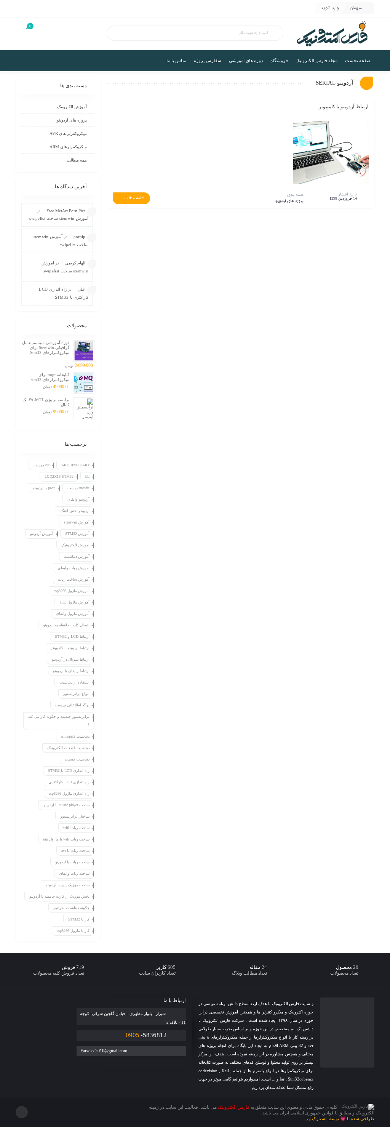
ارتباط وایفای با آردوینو (71, 671)
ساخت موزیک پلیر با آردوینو (68, 885)
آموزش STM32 (77, 533)
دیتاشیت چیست (77, 759)
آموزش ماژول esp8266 (72, 591)
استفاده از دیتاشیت (74, 682)
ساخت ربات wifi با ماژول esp (66, 839)
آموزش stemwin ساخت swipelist (58, 218)
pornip (79, 236)
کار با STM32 (79, 919)
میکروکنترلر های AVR (68, 133)
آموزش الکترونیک (72, 106)
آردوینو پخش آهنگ (75, 511)
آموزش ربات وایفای (74, 568)
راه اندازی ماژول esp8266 (69, 793)
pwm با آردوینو (44, 488)
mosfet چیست (78, 488)
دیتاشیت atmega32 (75, 736)
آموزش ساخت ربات (74, 579)
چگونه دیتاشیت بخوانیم (71, 908)
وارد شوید (330, 8)
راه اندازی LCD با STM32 (69, 770)
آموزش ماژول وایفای (73, 614)
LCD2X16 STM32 (59, 476)
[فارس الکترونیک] (332, 34)
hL (87, 476)
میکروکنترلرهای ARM (68, 146)
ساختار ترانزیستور (75, 816)
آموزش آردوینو (41, 533)
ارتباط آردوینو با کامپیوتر (344, 106)
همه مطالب (77, 160)
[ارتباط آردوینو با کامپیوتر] (328, 152)
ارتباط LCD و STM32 (72, 636)
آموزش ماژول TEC (74, 602)
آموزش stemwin (77, 522)
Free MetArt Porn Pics (65, 210)
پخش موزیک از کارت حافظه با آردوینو (59, 896)
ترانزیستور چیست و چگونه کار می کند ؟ (59, 720)
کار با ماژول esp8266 (73, 930)
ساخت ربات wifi (76, 828)
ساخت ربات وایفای (74, 873)
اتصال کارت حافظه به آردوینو (66, 625)
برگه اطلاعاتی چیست (72, 705)
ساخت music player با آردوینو (66, 805)
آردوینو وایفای (78, 499)
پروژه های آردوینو (289, 201)
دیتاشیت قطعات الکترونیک (68, 748)
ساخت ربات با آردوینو (72, 862)
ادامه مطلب (134, 198)
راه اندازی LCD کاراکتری (69, 782)
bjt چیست (42, 465)
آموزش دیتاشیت (77, 556)
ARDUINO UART (75, 465)
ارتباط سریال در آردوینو (71, 659)
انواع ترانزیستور (76, 694)
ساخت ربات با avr (75, 850)
